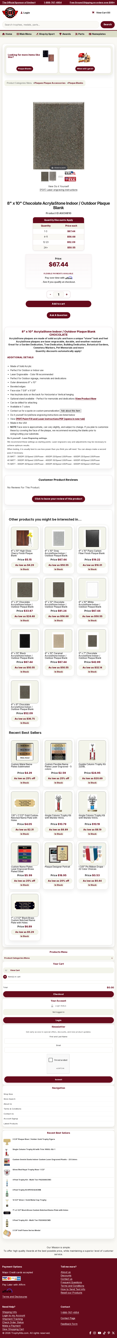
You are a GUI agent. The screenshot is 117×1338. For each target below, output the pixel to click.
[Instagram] (94, 1333)
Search (108, 24)
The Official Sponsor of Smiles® (19, 2)
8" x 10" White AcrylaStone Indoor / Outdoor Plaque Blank (90, 604)
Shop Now (8, 1094)
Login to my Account (13, 1315)
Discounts (66, 1275)
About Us (8, 1104)
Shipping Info (9, 1312)
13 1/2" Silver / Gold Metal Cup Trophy (29, 1200)
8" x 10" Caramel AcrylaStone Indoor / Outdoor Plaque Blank (56, 655)
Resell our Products (71, 1292)
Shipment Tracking (12, 1318)
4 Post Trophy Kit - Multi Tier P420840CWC (32, 1180)
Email (58, 1045)
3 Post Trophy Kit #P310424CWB (27, 1190)
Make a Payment (11, 1325)
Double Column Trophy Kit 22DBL (92, 765)
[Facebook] (90, 1333)
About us (66, 1272)
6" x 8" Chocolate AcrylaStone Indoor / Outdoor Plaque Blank (22, 706)
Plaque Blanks (75, 83)
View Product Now (85, 398)
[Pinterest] (109, 1333)
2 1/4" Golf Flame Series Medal (26, 1230)
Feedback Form (69, 1323)
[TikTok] (104, 1333)
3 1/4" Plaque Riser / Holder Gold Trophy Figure (34, 1139)
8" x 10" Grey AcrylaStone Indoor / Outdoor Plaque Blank (56, 553)
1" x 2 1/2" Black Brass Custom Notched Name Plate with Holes (40, 1210)
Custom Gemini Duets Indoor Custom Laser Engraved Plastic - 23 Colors (45, 1159)
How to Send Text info (73, 1289)
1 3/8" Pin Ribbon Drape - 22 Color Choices (92, 868)
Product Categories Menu (17, 958)
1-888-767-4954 (53, 2)
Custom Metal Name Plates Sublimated (21, 765)
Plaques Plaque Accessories (50, 83)
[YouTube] (99, 1333)
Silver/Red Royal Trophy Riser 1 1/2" (29, 1170)
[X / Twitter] (113, 1333)
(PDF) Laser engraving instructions (58, 189)
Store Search (9, 1099)
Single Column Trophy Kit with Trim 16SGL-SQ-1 (34, 1149)
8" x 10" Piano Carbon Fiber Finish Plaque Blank (92, 552)
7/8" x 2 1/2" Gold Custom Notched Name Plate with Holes (24, 817)
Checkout (58, 994)
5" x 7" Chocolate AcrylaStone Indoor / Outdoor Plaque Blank (90, 655)
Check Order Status (13, 1322)
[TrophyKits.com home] (10, 12)
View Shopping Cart (13, 1329)
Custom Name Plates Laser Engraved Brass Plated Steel (22, 869)
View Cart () (103, 13)
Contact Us (9, 1114)
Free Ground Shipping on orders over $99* (92, 2)
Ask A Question (58, 315)
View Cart (15, 970)
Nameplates (99, 34)
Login (58, 1020)
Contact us (66, 1279)
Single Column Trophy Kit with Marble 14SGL (58, 816)
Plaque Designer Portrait (57, 867)
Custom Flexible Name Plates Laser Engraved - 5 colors (58, 766)
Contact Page (68, 1318)
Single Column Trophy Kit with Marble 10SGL (92, 816)
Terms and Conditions (72, 1285)
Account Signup (11, 1118)
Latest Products (11, 1123)
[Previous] (34, 136)
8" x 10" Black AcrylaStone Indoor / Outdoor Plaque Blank (22, 655)
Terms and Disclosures (14, 1296)
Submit (58, 1079)
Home (9, 34)
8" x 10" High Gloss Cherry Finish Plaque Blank (22, 553)
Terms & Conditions (12, 1109)
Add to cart (58, 303)
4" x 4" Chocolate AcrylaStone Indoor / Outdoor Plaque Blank (22, 604)
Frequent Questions (71, 1282)
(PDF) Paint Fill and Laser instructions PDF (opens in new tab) (50, 419)
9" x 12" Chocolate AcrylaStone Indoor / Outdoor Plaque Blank (56, 604)
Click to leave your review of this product (58, 498)
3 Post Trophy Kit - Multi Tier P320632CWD (32, 1220)
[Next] (83, 136)
